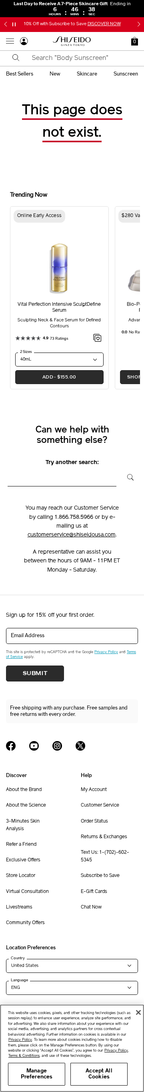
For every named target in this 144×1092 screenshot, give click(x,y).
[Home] (72, 41)
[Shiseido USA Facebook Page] (11, 746)
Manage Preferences (36, 1074)
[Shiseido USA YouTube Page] (34, 746)
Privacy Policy (106, 652)
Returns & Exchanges (104, 837)
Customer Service (100, 805)
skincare (87, 74)
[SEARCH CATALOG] (16, 58)
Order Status (94, 821)
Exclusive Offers (23, 860)
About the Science (26, 805)
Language (19, 980)
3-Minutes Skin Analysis (23, 825)
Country (18, 958)
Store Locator (20, 875)
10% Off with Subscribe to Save (72, 24)
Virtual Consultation (27, 891)
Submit (35, 673)
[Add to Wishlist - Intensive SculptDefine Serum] (97, 339)
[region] (72, 1048)
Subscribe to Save (100, 875)
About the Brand (24, 789)
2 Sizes (26, 352)
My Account (94, 789)
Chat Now (91, 907)
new (55, 74)
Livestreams (19, 907)
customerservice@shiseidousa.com (72, 535)
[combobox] (79, 58)
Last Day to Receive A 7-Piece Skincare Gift (72, 3)
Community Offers (25, 923)
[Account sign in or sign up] (24, 42)
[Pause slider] (14, 24)
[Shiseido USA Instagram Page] (57, 746)
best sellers (19, 74)
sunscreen (126, 74)
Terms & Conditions (24, 1056)
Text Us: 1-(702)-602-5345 (105, 856)
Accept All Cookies (99, 1074)
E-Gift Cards (94, 891)
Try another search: (72, 463)
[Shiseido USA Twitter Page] (80, 746)
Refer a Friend (21, 844)
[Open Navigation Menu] (10, 41)
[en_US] (127, 476)
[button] (5, 24)
